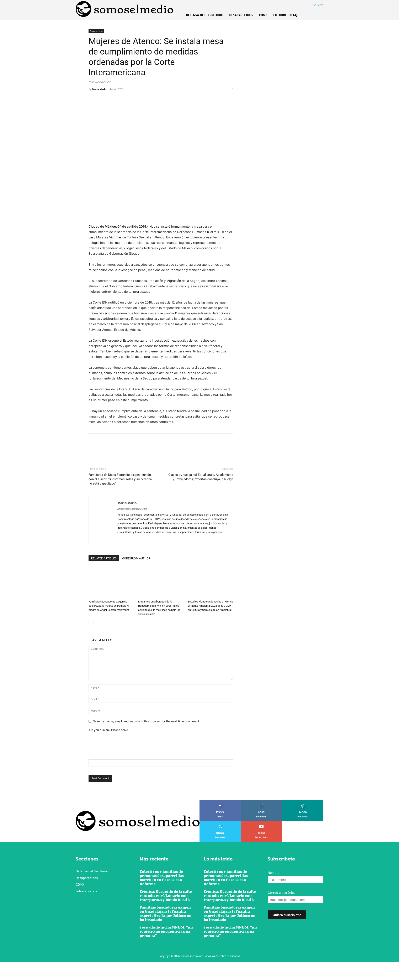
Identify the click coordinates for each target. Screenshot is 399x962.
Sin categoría (96, 31)
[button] (311, 5)
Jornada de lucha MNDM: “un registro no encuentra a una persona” (166, 931)
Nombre (274, 873)
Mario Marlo (99, 88)
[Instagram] (128, 539)
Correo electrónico (282, 893)
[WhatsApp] (121, 98)
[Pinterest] (112, 98)
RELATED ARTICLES (104, 558)
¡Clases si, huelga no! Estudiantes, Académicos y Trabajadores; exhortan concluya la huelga (200, 477)
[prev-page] (91, 622)
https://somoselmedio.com (132, 508)
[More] (131, 98)
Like (220, 801)
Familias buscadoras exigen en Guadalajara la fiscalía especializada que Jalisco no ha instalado (165, 913)
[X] (102, 98)
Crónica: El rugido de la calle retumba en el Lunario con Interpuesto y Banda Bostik (166, 895)
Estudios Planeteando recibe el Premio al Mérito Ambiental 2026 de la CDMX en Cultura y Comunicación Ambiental (210, 605)
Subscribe (261, 822)
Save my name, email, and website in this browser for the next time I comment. (146, 721)
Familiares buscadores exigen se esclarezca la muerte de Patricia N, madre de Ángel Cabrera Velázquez (109, 605)
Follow (261, 801)
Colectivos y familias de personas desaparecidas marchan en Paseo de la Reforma (162, 877)
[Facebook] (93, 98)
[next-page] (97, 622)
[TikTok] (135, 539)
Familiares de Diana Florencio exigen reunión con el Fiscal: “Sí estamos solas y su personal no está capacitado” (121, 479)
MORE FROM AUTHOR (136, 558)
